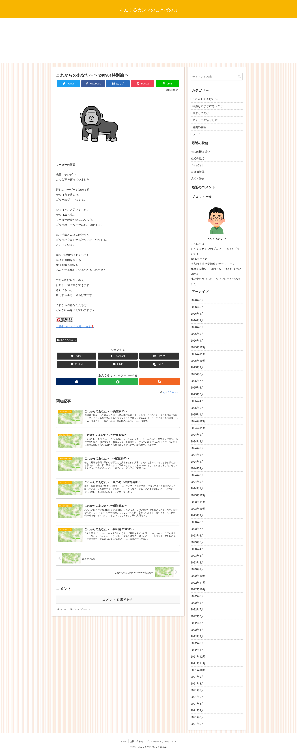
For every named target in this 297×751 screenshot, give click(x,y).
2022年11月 (198, 582)
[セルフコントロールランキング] (64, 321)
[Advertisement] (148, 41)
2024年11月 (198, 428)
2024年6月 (197, 455)
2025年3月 (197, 408)
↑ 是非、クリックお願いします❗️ (75, 326)
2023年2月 (197, 562)
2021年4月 (197, 710)
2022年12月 (198, 576)
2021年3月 (197, 717)
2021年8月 (197, 683)
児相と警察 (197, 178)
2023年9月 (197, 515)
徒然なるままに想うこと (207, 106)
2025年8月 (197, 374)
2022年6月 (197, 616)
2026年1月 (197, 340)
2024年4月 (197, 468)
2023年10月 (198, 508)
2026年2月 (197, 333)
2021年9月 (197, 676)
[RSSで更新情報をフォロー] (159, 381)
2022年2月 (197, 643)
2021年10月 (198, 670)
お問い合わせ (136, 741)
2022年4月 (197, 629)
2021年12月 (198, 656)
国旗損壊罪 (197, 172)
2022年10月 (198, 589)
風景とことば (200, 113)
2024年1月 (197, 488)
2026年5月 (197, 313)
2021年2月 (197, 724)
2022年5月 (197, 623)
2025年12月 (198, 347)
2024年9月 (197, 434)
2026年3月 (197, 327)
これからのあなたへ (67, 339)
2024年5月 (197, 461)
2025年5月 (197, 394)
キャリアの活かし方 (204, 120)
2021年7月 (197, 690)
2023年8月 (197, 522)
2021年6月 (197, 697)
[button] (239, 76)
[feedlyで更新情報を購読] (118, 381)
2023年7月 (197, 529)
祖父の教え (197, 158)
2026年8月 (197, 300)
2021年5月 (197, 703)
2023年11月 (198, 502)
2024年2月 (197, 481)
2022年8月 (197, 603)
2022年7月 (197, 609)
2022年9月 (197, 596)
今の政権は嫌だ (200, 151)
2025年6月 (197, 387)
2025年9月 (197, 367)
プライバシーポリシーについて (161, 741)
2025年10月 (198, 360)
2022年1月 (197, 650)
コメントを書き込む (118, 599)
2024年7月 (197, 448)
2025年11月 (198, 354)
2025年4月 (197, 401)
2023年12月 (198, 495)
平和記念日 (197, 165)
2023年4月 (197, 549)
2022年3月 (197, 636)
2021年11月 (198, 663)
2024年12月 (198, 421)
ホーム (196, 134)
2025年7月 (197, 381)
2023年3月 (197, 555)
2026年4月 (197, 320)
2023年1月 (197, 569)
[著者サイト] (76, 381)
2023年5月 (197, 542)
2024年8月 (197, 441)
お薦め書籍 (199, 127)
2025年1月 (197, 414)
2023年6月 (197, 535)
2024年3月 (197, 475)
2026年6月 (197, 307)
